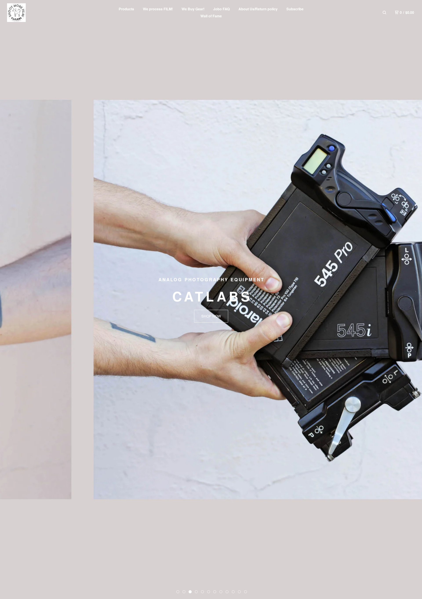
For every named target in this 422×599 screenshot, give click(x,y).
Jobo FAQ (221, 8)
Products (126, 8)
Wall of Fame (211, 15)
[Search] (384, 12)
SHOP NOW (211, 316)
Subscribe (295, 8)
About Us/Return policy (258, 8)
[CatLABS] (16, 12)
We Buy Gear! (193, 8)
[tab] (177, 591)
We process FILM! (158, 8)
